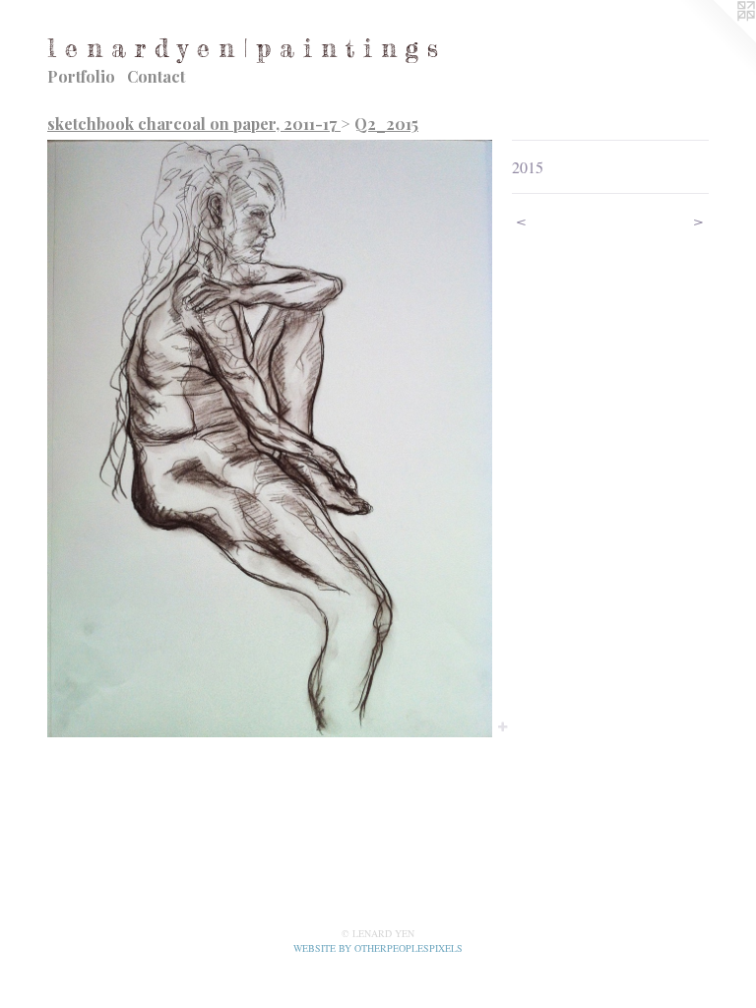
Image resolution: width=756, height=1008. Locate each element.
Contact (156, 76)
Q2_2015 (386, 123)
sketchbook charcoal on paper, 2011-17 (194, 123)
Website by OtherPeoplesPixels (378, 948)
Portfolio (81, 76)
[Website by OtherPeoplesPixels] (716, 39)
